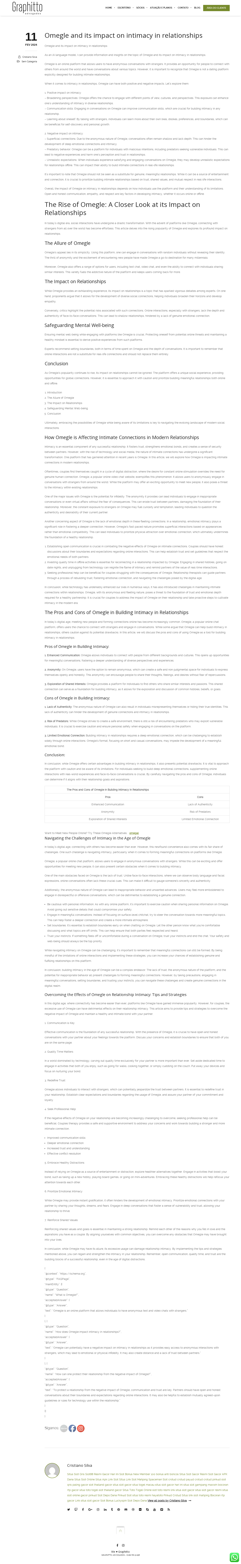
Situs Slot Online (84, 1479)
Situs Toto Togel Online (137, 1490)
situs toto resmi (141, 1495)
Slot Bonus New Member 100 (137, 1474)
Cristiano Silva (29, 57)
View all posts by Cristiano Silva (167, 1500)
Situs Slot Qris (76, 1474)
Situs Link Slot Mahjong (133, 1479)
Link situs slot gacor (87, 1500)
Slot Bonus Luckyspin (113, 1500)
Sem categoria (29, 61)
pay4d (190, 1479)
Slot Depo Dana (107, 1495)
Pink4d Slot (125, 1495)
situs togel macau (143, 1484)
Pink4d (168, 1495)
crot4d (172, 1479)
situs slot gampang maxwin (200, 1484)
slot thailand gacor (100, 1484)
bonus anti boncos (167, 1474)
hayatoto (157, 1495)
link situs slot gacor (182, 1490)
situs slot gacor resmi (208, 1490)
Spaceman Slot (158, 1479)
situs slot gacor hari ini (169, 1484)
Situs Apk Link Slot (106, 1479)
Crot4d (177, 1495)
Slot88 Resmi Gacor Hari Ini (102, 1474)
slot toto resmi (161, 1490)
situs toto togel (88, 1490)
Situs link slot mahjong (196, 1495)
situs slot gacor (122, 1484)
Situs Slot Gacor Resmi (193, 1474)
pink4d (216, 1479)
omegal (134, 833)
